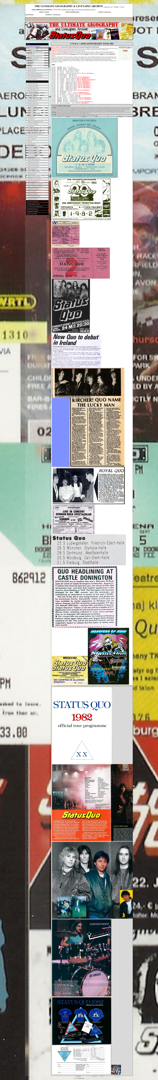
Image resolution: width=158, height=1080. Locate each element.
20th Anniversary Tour (33, 81)
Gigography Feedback (32, 211)
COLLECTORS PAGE (89, 12)
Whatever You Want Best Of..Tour (35, 121)
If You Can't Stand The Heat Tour (35, 76)
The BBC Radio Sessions (33, 204)
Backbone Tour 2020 (32, 193)
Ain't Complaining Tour (33, 94)
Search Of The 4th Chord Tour (34, 151)
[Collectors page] (97, 12)
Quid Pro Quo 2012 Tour (33, 164)
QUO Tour (30, 66)
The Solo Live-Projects (33, 201)
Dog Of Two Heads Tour (33, 59)
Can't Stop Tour (31, 119)
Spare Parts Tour (31, 54)
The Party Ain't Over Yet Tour (34, 146)
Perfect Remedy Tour (32, 96)
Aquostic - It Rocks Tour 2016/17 (35, 186)
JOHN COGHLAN (105, 12)
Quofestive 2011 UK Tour (33, 161)
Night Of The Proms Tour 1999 (34, 131)
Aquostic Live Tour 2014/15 (34, 176)
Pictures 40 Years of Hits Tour (34, 154)
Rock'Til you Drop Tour (33, 104)
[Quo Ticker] (125, 12)
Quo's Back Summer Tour (33, 89)
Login (83, 1078)
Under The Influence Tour (33, 129)
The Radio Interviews (32, 209)
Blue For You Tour (32, 71)
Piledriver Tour (31, 61)
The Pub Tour (31, 126)
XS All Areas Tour (31, 144)
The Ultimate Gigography (33, 46)
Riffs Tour (30, 141)
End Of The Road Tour (33, 84)
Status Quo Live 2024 (32, 198)
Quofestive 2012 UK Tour (33, 166)
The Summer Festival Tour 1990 (35, 99)
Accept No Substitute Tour (33, 181)
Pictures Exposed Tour (33, 156)
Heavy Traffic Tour (32, 139)
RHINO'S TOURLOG (53, 15)
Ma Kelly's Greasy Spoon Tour (34, 56)
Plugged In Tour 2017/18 (33, 188)
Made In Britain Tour (32, 169)
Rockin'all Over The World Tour (35, 74)
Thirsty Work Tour (32, 111)
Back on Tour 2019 (32, 191)
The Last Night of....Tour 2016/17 (35, 183)
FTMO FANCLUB (118, 12)
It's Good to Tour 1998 (33, 124)
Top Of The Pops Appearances (34, 206)
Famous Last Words (32, 214)
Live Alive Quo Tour (32, 106)
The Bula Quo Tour (32, 174)
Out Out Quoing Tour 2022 (34, 196)
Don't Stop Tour (31, 116)
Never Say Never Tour (32, 136)
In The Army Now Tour (33, 91)
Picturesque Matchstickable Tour (35, 51)
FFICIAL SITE (33, 12)
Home (28, 44)
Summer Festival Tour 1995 (34, 114)
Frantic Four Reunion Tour (34, 171)
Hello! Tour (30, 64)
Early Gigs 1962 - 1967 (33, 49)
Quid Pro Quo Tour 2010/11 (34, 159)
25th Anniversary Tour (33, 101)
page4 (80, 1078)
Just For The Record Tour (33, 109)
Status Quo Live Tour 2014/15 (34, 178)
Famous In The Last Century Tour (35, 134)
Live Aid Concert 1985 (33, 86)
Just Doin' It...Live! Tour (33, 149)
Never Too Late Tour (32, 79)
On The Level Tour (32, 69)
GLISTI (39, 15)
